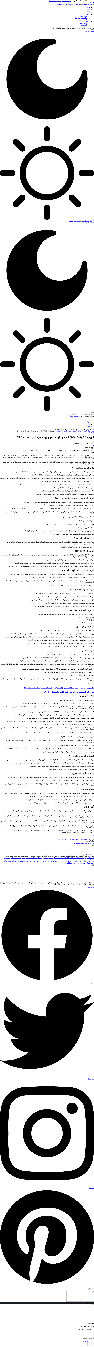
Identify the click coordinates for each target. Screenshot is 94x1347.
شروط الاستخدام (53, 1)
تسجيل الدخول (74, 416)
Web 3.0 (87, 839)
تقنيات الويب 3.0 (70, 839)
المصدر (92, 835)
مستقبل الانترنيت (60, 839)
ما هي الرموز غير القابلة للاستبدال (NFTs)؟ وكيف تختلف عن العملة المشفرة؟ (59, 687)
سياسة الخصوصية (65, 1)
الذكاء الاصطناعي (88, 433)
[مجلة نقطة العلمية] (75, 4)
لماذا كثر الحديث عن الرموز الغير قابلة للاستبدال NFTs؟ (69, 692)
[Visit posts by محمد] (89, 852)
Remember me (87, 1338)
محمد (92, 445)
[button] (92, 2)
